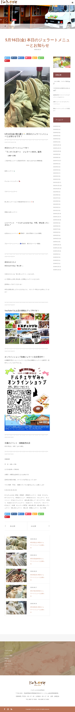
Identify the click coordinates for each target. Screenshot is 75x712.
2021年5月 (56, 204)
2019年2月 (56, 260)
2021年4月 (56, 207)
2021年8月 (56, 195)
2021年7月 (56, 198)
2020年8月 (56, 226)
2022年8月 (56, 157)
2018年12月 (56, 266)
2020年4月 (56, 232)
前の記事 (12, 526)
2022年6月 (56, 163)
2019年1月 (56, 263)
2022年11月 (56, 148)
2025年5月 (56, 126)
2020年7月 (56, 229)
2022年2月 (56, 176)
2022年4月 (56, 170)
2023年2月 (56, 138)
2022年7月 (56, 160)
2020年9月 (56, 223)
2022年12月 (56, 145)
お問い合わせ (8, 661)
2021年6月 (56, 201)
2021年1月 (56, 210)
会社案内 (7, 658)
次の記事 (33, 526)
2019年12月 (56, 244)
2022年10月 (56, 151)
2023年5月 (56, 129)
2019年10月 (56, 251)
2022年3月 (56, 173)
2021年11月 (56, 185)
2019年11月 (56, 248)
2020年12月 (56, 213)
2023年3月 (56, 135)
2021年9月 (56, 191)
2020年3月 (56, 235)
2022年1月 (56, 179)
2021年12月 (56, 182)
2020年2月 (56, 238)
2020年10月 (56, 219)
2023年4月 (56, 132)
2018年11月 (56, 269)
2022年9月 (56, 154)
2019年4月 (56, 257)
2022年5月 (56, 167)
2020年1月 (56, 241)
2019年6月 (56, 254)
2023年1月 (56, 142)
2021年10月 (56, 188)
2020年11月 (56, 216)
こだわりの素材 (8, 655)
